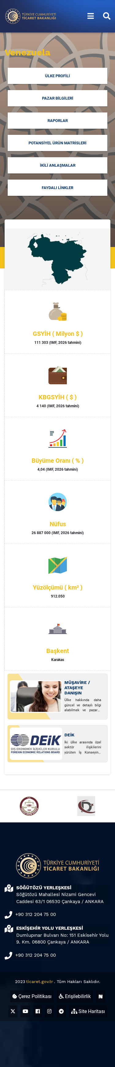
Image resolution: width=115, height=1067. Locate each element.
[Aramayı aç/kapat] (106, 16)
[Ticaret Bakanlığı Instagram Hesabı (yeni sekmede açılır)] (49, 1011)
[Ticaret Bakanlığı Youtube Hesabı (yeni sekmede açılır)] (25, 1011)
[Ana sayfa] (31, 16)
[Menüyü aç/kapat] (90, 16)
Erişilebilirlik (77, 996)
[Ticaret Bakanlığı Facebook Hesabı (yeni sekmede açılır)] (37, 1011)
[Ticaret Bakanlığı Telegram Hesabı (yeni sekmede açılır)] (61, 1011)
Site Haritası (91, 1011)
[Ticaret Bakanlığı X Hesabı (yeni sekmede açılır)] (12, 1011)
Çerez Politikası (34, 996)
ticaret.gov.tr (39, 981)
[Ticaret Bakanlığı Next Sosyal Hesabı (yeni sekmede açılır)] (100, 996)
